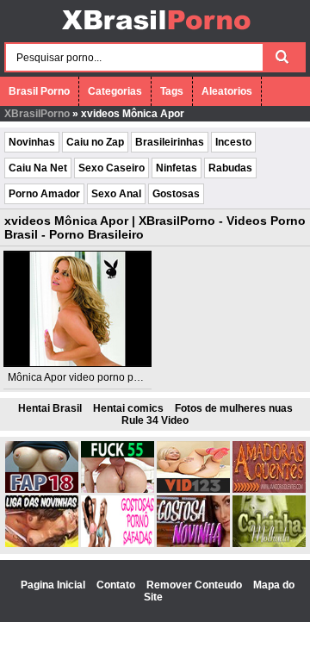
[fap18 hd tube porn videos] (41, 489)
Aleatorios (227, 91)
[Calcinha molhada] (269, 544)
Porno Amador (44, 194)
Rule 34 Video (155, 420)
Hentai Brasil (50, 408)
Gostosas (176, 194)
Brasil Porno (39, 91)
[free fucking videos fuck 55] (117, 489)
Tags (171, 91)
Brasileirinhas (169, 142)
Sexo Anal (116, 194)
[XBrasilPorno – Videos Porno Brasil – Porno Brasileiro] (155, 32)
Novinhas (32, 142)
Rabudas (230, 168)
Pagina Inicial (54, 585)
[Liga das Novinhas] (41, 544)
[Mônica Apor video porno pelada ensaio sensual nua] (77, 309)
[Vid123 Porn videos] (193, 489)
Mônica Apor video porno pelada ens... (98, 377)
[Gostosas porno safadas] (117, 544)
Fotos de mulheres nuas (234, 408)
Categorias (115, 91)
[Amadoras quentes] (269, 489)
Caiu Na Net (38, 168)
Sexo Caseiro (111, 168)
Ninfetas (176, 168)
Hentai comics (128, 408)
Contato (117, 585)
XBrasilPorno (37, 114)
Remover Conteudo (195, 585)
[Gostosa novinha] (193, 544)
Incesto (233, 142)
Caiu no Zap (95, 142)
